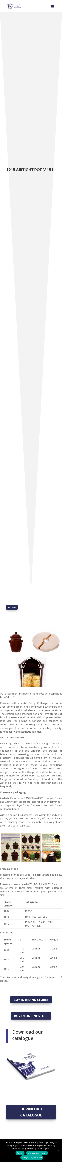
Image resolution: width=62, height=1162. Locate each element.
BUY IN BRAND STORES (31, 1000)
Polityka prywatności (32, 1157)
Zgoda (20, 1153)
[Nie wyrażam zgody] (58, 1150)
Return (12, 607)
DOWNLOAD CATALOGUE (31, 1112)
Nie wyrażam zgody (37, 1153)
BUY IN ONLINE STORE (31, 1016)
